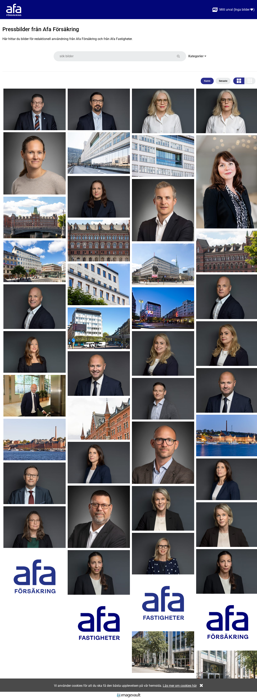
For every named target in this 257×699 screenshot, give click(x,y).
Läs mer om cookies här (180, 686)
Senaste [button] (223, 81)
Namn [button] (207, 81)
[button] (181, 56)
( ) (233, 9)
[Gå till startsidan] (13, 9)
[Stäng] (200, 686)
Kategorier (196, 56)
